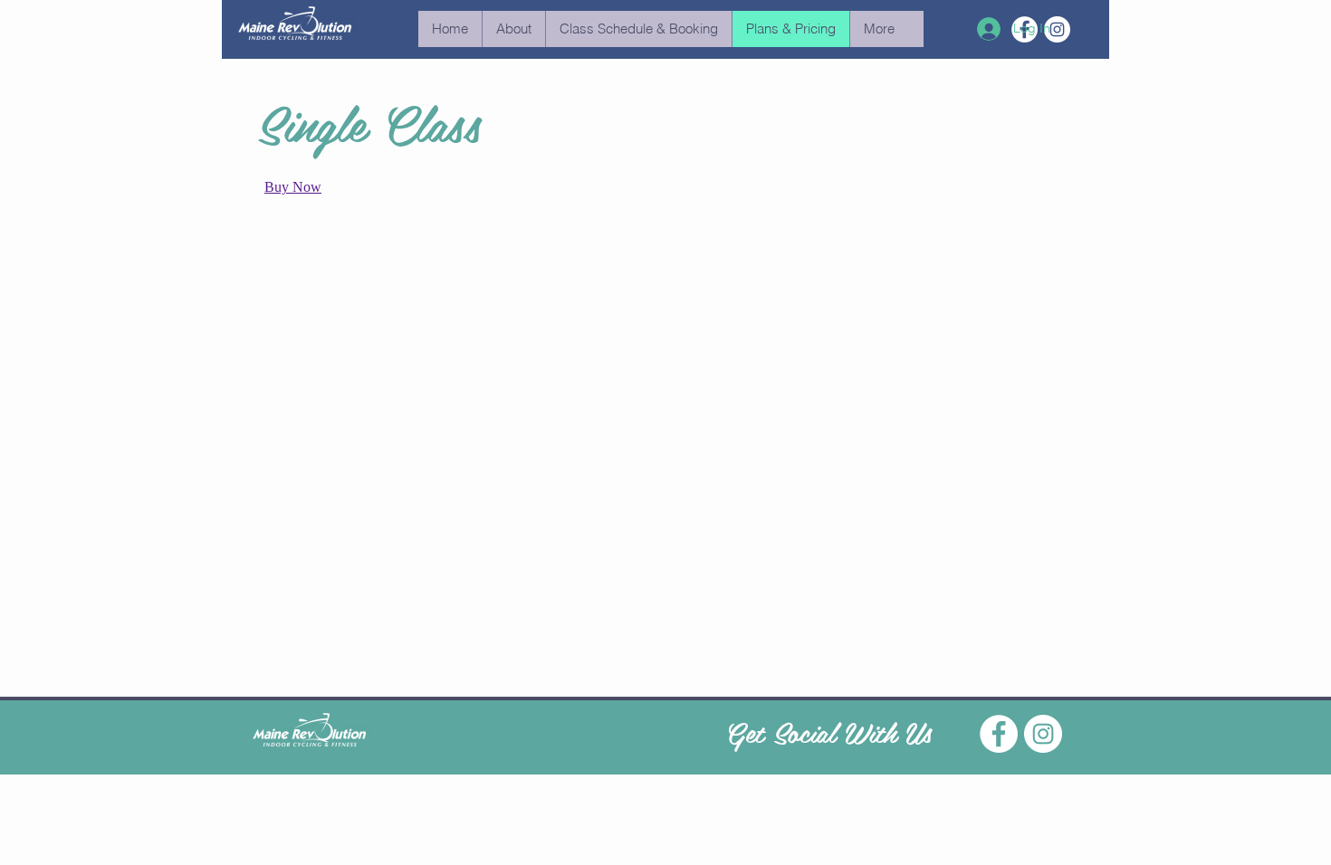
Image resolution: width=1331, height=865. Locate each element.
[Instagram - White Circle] (1043, 734)
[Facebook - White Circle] (999, 734)
